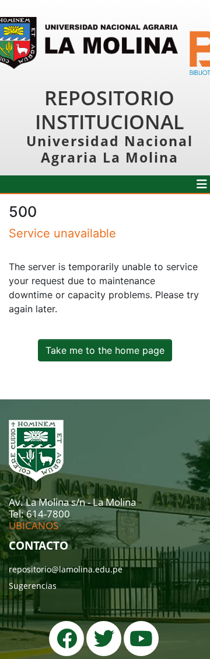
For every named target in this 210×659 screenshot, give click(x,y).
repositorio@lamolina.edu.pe (66, 569)
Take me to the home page (105, 350)
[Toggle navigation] (201, 184)
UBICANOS (33, 525)
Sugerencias (33, 585)
